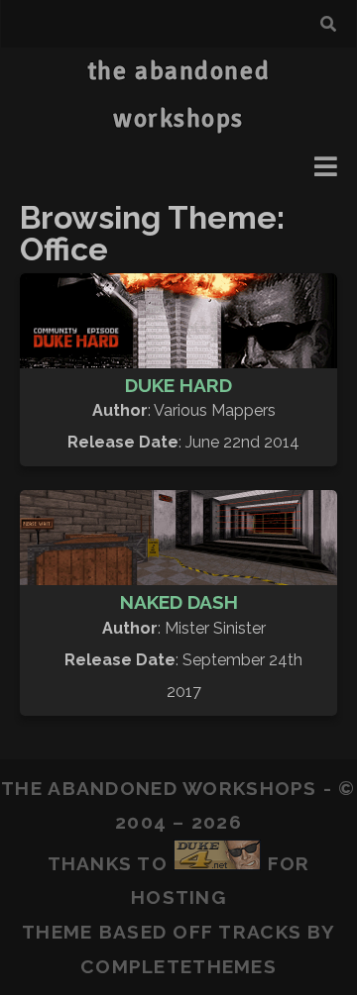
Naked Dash (179, 602)
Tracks (259, 932)
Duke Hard (178, 385)
